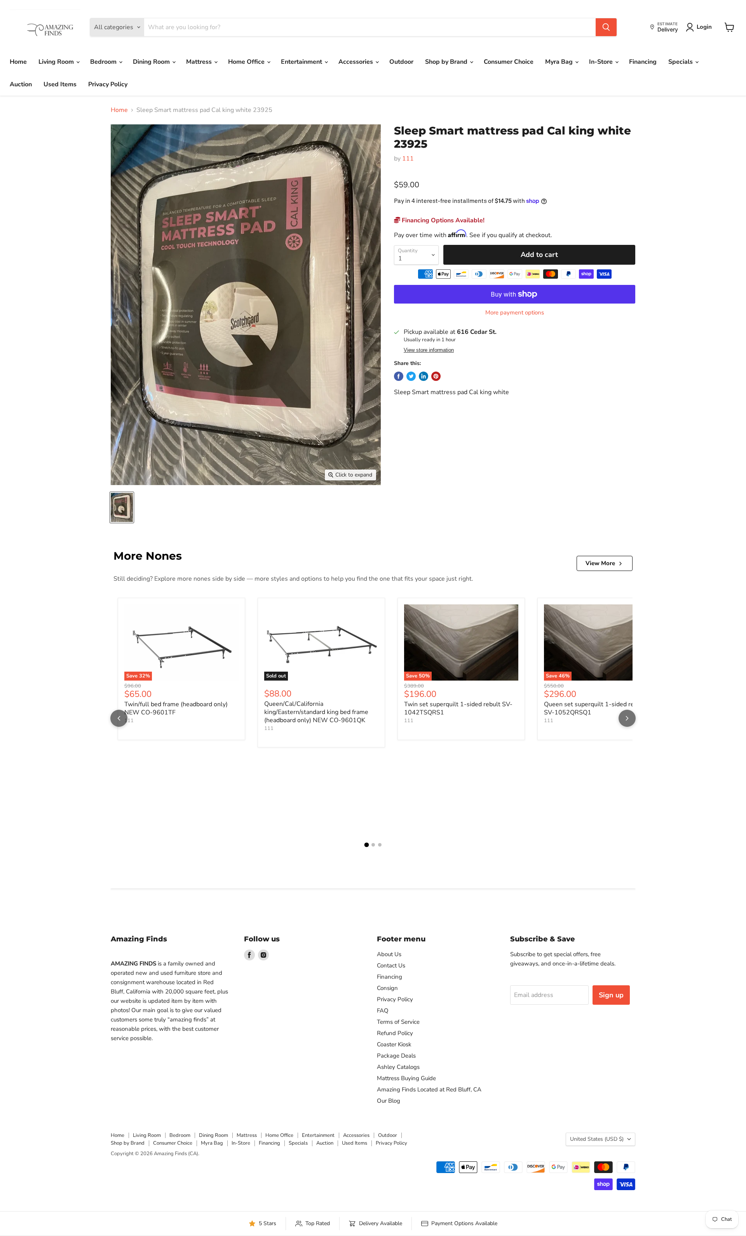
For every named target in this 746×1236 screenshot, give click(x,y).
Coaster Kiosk (394, 1044)
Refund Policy (395, 1033)
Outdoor (401, 62)
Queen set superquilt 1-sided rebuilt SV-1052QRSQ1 (595, 708)
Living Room (56, 62)
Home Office (247, 62)
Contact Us (391, 965)
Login (704, 27)
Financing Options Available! (442, 220)
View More (600, 563)
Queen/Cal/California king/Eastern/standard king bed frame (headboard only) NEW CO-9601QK (316, 712)
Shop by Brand (447, 62)
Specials (681, 62)
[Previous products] (118, 718)
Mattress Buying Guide (406, 1078)
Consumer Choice (508, 62)
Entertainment (302, 62)
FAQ (383, 1010)
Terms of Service (398, 1022)
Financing (643, 62)
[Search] (606, 27)
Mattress (199, 62)
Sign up (611, 995)
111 (408, 158)
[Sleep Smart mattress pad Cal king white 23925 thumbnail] (122, 507)
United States (597, 1139)
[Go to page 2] (373, 845)
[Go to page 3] (380, 845)
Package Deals (396, 1056)
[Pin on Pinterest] (436, 376)
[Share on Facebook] (398, 376)
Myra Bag (559, 62)
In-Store (601, 62)
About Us (389, 954)
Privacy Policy (107, 84)
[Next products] (627, 718)
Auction (21, 84)
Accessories (356, 62)
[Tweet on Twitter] (411, 376)
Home (18, 62)
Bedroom (104, 62)
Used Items (60, 84)
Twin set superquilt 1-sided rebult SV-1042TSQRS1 (458, 708)
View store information (429, 350)
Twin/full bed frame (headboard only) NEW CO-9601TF (176, 708)
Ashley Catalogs (398, 1067)
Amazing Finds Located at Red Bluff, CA (429, 1089)
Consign (387, 988)
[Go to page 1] (366, 845)
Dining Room (152, 62)
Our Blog (388, 1101)
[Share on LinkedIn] (423, 376)
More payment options (514, 312)
